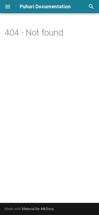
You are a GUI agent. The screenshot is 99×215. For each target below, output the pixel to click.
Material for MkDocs (38, 209)
